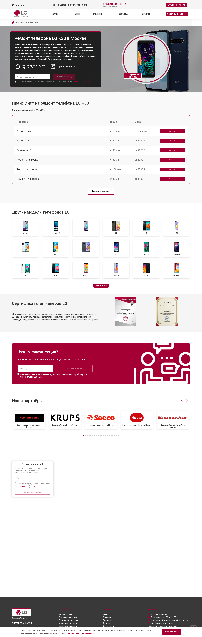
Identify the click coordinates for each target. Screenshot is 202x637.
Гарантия (97, 14)
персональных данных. (81, 81)
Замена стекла (25, 140)
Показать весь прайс (101, 191)
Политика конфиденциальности (80, 633)
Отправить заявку (64, 77)
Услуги (55, 14)
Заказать (173, 131)
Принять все (171, 632)
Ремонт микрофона (28, 178)
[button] (182, 400)
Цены (77, 14)
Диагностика (24, 131)
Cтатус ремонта (176, 5)
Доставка (123, 14)
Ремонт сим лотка (27, 169)
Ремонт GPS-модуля (28, 159)
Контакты (145, 14)
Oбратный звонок (176, 14)
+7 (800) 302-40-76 (114, 3)
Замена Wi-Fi (24, 150)
